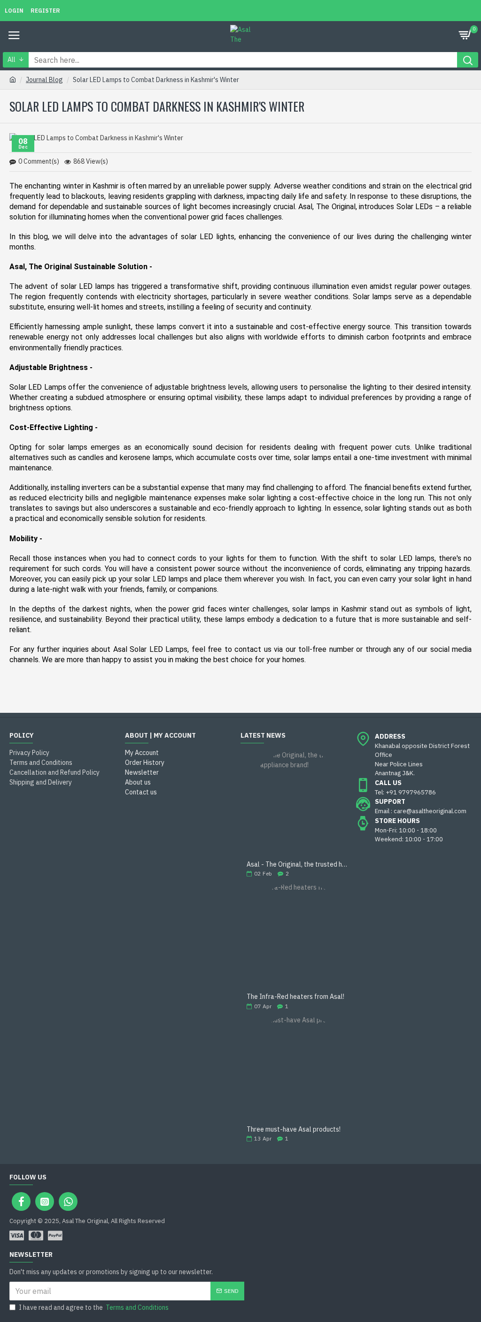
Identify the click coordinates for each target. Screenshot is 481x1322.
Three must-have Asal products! (294, 1129)
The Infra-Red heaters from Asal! (295, 996)
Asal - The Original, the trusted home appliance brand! (298, 864)
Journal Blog (44, 80)
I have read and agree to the (94, 1307)
